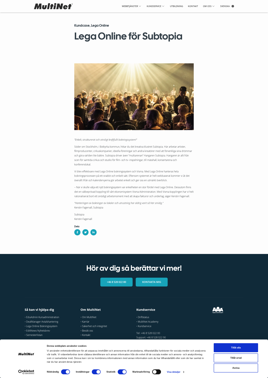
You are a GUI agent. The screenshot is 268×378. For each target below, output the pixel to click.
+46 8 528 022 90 (156, 337)
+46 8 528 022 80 (116, 282)
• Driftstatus (142, 317)
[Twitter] (85, 232)
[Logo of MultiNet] (53, 6)
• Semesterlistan (33, 335)
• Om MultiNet (88, 317)
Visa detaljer (173, 372)
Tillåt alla (236, 347)
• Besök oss (86, 330)
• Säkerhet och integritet (93, 326)
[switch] (96, 371)
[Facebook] (77, 232)
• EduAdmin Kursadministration (42, 317)
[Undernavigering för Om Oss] (213, 6)
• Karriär (84, 321)
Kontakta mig (151, 282)
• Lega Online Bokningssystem (41, 326)
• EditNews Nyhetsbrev (37, 330)
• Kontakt (85, 335)
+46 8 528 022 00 (150, 333)
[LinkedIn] (93, 232)
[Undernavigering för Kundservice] (163, 6)
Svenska (225, 6)
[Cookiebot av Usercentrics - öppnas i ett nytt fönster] (26, 372)
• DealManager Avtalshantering (41, 321)
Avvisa (235, 368)
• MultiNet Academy (147, 321)
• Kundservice (143, 326)
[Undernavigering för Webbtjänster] (140, 6)
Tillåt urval (236, 357)
